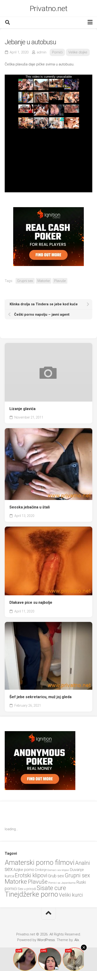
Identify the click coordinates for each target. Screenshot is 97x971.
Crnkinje (41, 870)
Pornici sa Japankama (62, 882)
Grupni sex (25, 281)
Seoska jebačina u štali (29, 507)
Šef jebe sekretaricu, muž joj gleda (40, 697)
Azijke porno (23, 869)
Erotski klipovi (31, 875)
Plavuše (60, 281)
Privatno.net (49, 8)
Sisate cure (51, 887)
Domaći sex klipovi (58, 870)
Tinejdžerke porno (31, 894)
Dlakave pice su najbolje (30, 602)
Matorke (43, 281)
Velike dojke (77, 52)
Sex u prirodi (27, 889)
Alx (76, 940)
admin (41, 52)
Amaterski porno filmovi (39, 862)
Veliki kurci (71, 895)
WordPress (46, 940)
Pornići (57, 52)
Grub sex (56, 875)
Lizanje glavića (22, 409)
